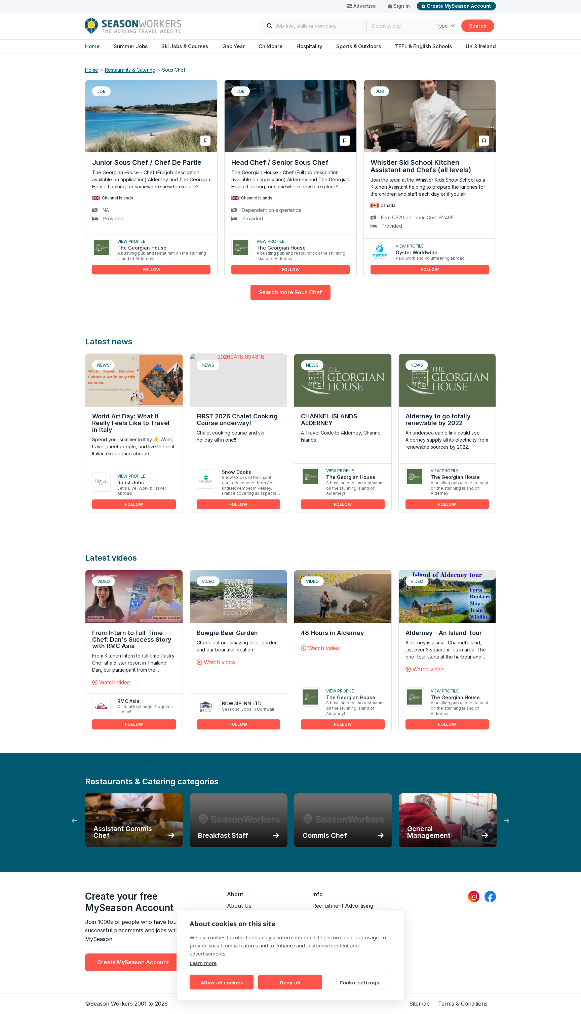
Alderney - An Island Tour (443, 632)
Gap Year (233, 46)
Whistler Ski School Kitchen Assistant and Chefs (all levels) (421, 166)
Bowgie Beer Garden (227, 632)
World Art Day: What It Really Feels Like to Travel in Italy (130, 423)
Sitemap (419, 1003)
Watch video (114, 682)
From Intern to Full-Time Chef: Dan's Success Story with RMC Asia (131, 639)
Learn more (203, 963)
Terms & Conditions (463, 1003)
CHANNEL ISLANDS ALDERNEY (329, 419)
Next (507, 821)
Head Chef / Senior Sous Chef (279, 162)
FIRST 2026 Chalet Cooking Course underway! (237, 419)
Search (478, 26)
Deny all (290, 982)
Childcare (270, 46)
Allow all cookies (222, 982)
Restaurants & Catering (130, 70)
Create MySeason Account (459, 6)
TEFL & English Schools (423, 46)
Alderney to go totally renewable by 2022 (438, 419)
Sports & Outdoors (358, 46)
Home (92, 46)
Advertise (364, 6)
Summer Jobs (131, 46)
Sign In (401, 6)
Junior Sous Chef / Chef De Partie (146, 162)
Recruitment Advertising (342, 905)
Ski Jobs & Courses (184, 46)
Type (442, 26)
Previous (74, 821)
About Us (239, 905)
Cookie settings (359, 982)
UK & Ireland (481, 46)
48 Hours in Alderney (332, 632)
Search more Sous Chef (290, 292)
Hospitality (309, 46)
